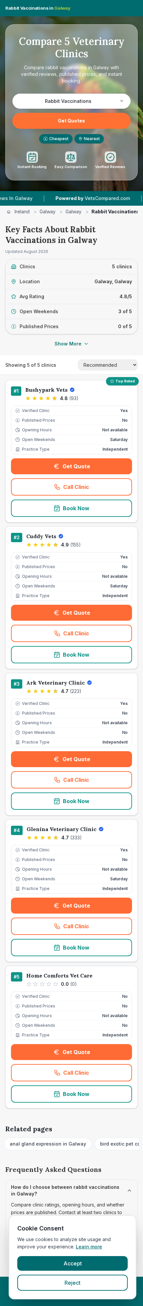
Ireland (22, 211)
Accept (73, 1263)
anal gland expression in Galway (48, 1144)
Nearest (92, 138)
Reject (72, 1282)
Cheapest (57, 138)
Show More (68, 343)
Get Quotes (71, 120)
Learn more (89, 1246)
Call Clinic (97, 489)
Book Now (76, 508)
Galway (48, 211)
